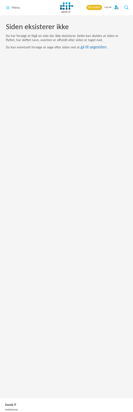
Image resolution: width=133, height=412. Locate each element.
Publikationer (11, 410)
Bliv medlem (94, 7)
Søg (126, 7)
